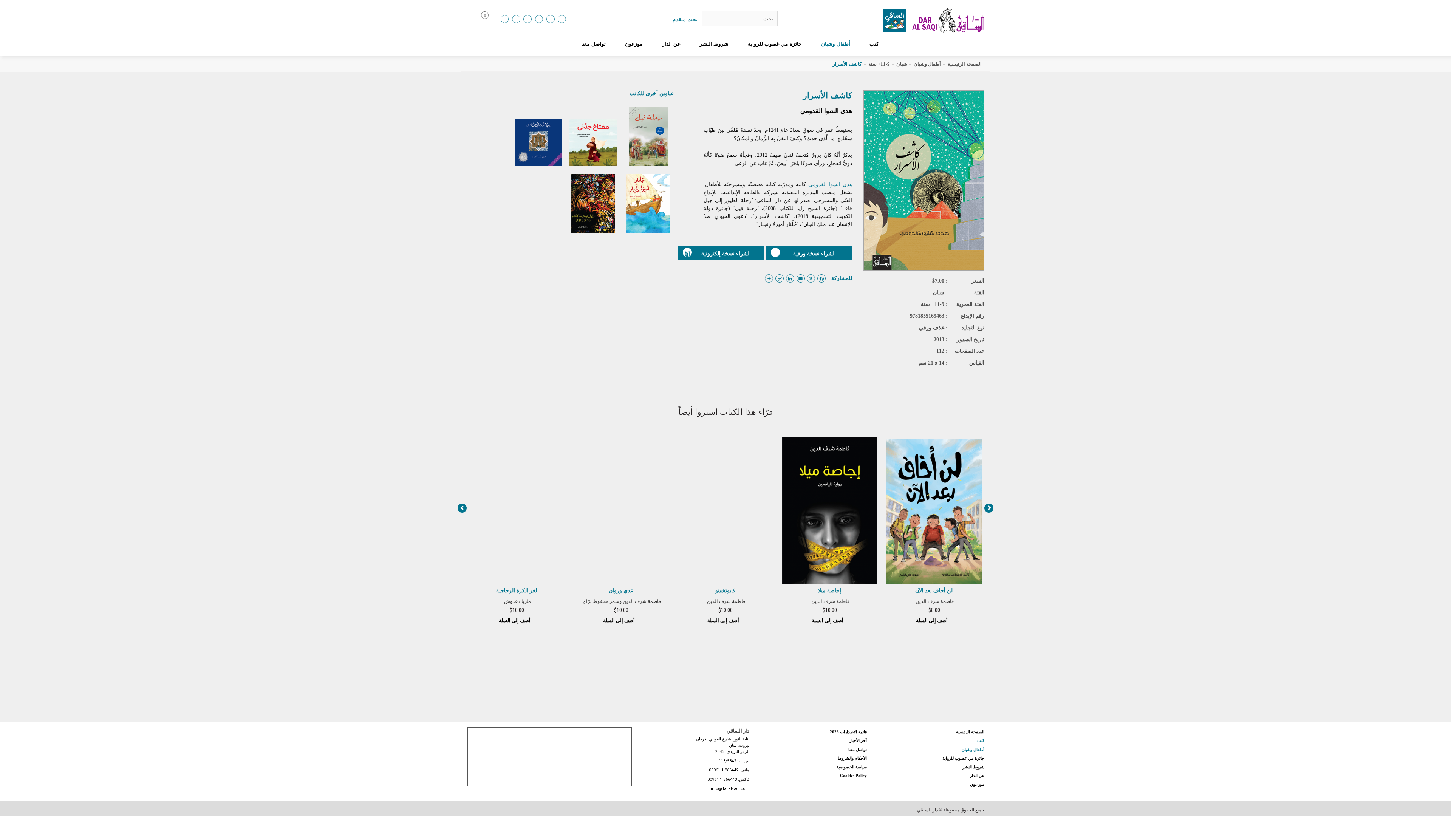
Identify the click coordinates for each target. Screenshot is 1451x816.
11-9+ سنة (879, 64)
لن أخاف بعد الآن (934, 590)
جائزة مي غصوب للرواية (775, 44)
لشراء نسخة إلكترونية (725, 253)
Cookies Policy (853, 775)
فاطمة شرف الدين (935, 601)
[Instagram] (527, 19)
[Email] (550, 19)
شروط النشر (714, 44)
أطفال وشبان (835, 44)
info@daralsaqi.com (730, 789)
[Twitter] (539, 19)
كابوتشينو (725, 590)
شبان (901, 64)
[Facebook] (516, 19)
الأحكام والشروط (852, 758)
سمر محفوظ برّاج (601, 601)
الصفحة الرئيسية (965, 64)
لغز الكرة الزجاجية (516, 590)
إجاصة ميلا (829, 590)
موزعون (634, 44)
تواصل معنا (593, 44)
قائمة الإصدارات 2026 (848, 731)
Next (988, 508)
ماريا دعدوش (517, 601)
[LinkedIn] (505, 19)
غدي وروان (621, 590)
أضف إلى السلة (932, 620)
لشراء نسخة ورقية (813, 253)
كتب (874, 44)
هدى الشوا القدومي (826, 110)
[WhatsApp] (562, 19)
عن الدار (671, 44)
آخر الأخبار (858, 740)
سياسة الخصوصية (852, 767)
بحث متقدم (685, 19)
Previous (462, 508)
